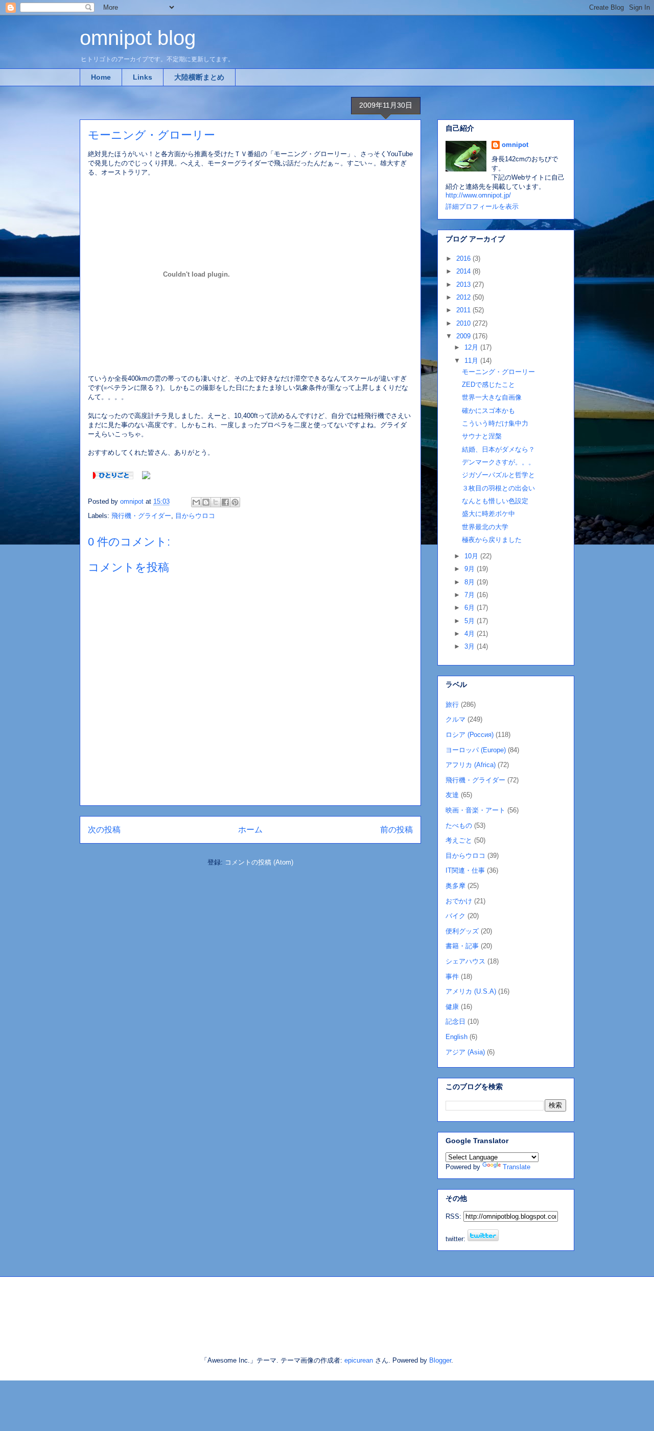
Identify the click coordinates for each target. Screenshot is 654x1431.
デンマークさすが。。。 (498, 462)
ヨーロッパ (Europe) (476, 750)
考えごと (459, 840)
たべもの (459, 825)
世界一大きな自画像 (492, 397)
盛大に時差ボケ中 (488, 513)
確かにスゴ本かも (488, 410)
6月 (470, 607)
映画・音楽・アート (475, 810)
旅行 (452, 704)
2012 (464, 297)
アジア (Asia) (465, 1052)
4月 (470, 633)
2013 (464, 284)
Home (101, 77)
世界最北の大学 (485, 527)
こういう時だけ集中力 (495, 423)
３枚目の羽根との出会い (498, 488)
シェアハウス (465, 961)
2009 (464, 336)
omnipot (515, 145)
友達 (452, 795)
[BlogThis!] (206, 502)
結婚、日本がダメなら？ (498, 449)
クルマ (455, 719)
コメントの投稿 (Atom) (259, 862)
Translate (516, 1167)
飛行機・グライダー (141, 516)
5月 (470, 621)
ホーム (250, 829)
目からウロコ (195, 516)
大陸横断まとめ (199, 77)
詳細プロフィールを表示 (482, 206)
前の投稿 (396, 829)
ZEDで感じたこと (488, 384)
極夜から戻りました (492, 540)
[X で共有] (216, 502)
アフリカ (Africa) (471, 765)
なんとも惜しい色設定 (495, 501)
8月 (470, 582)
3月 (470, 646)
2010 (464, 323)
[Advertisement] (198, 1307)
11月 (472, 360)
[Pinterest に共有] (235, 502)
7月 (470, 595)
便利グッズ (462, 931)
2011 (464, 310)
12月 (472, 347)
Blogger (440, 1360)
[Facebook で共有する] (225, 502)
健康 (452, 1006)
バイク (455, 916)
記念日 (455, 1021)
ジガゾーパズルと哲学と (498, 475)
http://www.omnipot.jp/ (478, 195)
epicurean (358, 1360)
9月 (470, 569)
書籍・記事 (462, 946)
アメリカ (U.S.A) (471, 991)
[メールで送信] (196, 502)
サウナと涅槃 (482, 436)
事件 (452, 976)
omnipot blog (138, 38)
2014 (464, 271)
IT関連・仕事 (465, 870)
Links (142, 77)
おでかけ (459, 901)
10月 (472, 556)
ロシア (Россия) (470, 734)
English (457, 1037)
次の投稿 (104, 829)
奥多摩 (455, 886)
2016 (464, 258)
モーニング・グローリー (498, 372)
